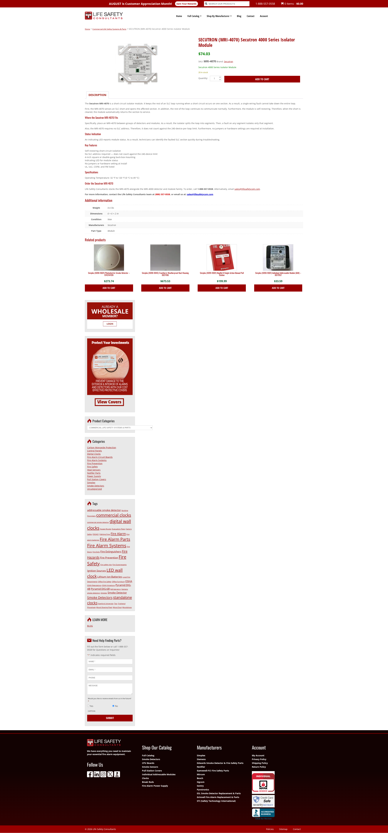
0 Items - (293, 3)
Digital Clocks (94, 453)
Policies (270, 829)
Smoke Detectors (95, 485)
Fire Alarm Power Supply (155, 785)
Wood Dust (117, 607)
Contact (250, 16)
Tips (115, 604)
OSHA (128, 581)
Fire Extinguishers (110, 551)
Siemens (201, 759)
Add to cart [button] (109, 288)
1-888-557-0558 (265, 3)
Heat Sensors (93, 469)
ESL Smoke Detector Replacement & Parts (219, 793)
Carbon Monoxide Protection (101, 447)
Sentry (200, 785)
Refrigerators (115, 589)
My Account (258, 755)
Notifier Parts (93, 473)
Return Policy (259, 766)
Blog (239, 16)
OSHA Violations (108, 585)
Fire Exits (96, 552)
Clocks (145, 778)
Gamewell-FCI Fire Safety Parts (213, 770)
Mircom (201, 774)
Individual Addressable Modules (159, 774)
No (116, 705)
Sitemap (283, 829)
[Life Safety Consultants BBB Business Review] (276, 814)
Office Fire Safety (104, 582)
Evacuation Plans (118, 529)
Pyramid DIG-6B (100, 589)
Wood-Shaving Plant (104, 607)
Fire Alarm (118, 534)
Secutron (228, 61)
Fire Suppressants (119, 565)
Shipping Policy (260, 763)
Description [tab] (97, 95)
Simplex (91, 482)
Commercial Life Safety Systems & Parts (109, 29)
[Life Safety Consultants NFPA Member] (276, 783)
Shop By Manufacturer (218, 16)
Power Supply (94, 476)
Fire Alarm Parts (115, 539)
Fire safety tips (106, 565)
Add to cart (262, 79)
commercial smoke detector (98, 522)
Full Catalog (193, 16)
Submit (110, 718)
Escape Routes (105, 529)
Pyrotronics (203, 789)
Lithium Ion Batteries (109, 576)
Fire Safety (92, 466)
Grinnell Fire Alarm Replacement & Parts (218, 797)
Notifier (201, 766)
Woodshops (127, 607)
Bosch (200, 778)
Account (264, 16)
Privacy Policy (259, 759)
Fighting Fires (104, 534)
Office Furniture (118, 582)
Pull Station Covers (96, 479)
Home (179, 16)
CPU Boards (148, 763)
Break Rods (148, 782)
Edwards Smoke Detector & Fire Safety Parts (220, 763)
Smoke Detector (117, 592)
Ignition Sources (96, 570)
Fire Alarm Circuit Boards (100, 457)
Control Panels (94, 450)
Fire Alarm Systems (97, 460)
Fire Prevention (94, 463)
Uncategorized (94, 488)
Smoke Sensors (150, 766)
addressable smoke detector (104, 510)
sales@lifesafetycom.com (247, 189)
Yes (91, 705)
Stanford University (106, 604)
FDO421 (96, 534)
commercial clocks (113, 515)
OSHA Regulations (94, 585)
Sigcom (200, 782)
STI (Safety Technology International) (216, 800)
